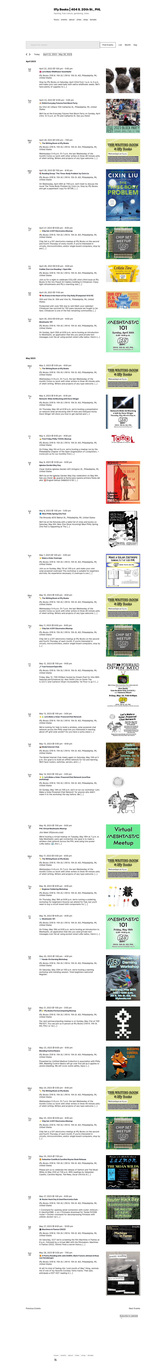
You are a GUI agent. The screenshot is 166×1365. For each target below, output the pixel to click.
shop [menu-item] (85, 19)
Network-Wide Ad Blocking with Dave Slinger (59, 399)
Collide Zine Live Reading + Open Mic (55, 269)
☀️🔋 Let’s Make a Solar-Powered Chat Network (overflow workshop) (64, 778)
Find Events (107, 45)
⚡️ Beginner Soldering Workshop (53, 889)
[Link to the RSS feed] (55, 1359)
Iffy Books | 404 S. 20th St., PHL (77, 9)
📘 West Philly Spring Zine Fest (52, 514)
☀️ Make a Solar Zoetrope (50, 558)
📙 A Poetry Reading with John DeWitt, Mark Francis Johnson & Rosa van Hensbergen (69, 1257)
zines (77, 1355)
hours (56, 1355)
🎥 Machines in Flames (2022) (52, 1229)
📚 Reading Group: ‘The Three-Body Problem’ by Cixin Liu (64, 173)
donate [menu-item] (93, 19)
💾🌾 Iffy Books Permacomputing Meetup (57, 1011)
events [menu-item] (64, 19)
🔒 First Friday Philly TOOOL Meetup (55, 439)
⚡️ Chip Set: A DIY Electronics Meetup (56, 231)
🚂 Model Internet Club (49, 747)
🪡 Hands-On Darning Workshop (53, 959)
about (70, 1355)
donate (90, 1355)
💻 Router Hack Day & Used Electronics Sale (58, 1199)
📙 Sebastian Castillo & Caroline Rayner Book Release (62, 1159)
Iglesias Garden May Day (50, 465)
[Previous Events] (26, 54)
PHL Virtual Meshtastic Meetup (53, 829)
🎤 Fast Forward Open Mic (50, 667)
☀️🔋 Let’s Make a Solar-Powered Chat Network (60, 717)
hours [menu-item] (56, 19)
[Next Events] (29, 54)
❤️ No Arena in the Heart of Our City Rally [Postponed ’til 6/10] (66, 296)
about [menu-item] (71, 19)
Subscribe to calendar (129, 1316)
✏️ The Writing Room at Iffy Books (54, 143)
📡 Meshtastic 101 (47, 919)
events (63, 1355)
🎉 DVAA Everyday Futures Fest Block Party (58, 103)
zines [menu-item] (79, 19)
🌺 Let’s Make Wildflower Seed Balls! (55, 72)
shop (83, 1355)
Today (37, 54)
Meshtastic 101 (45, 322)
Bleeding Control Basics (49, 1051)
